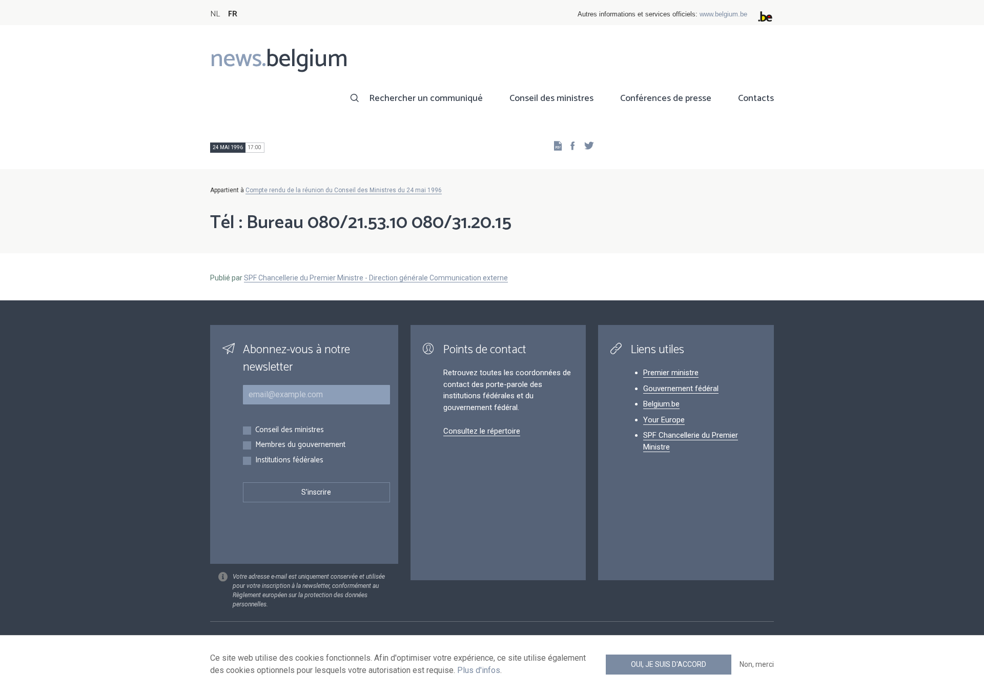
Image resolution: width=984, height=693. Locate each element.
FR (232, 14)
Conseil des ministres (551, 98)
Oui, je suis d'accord (668, 664)
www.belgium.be (723, 14)
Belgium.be (661, 404)
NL (215, 14)
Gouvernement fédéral (681, 388)
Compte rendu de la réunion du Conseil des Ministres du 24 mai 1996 (343, 190)
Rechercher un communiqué (426, 98)
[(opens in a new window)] (569, 145)
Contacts (756, 98)
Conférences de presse (665, 98)
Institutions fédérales (289, 460)
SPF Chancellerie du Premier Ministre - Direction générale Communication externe (376, 278)
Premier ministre (671, 372)
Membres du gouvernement (300, 445)
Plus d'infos (478, 670)
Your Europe (664, 419)
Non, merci (757, 664)
